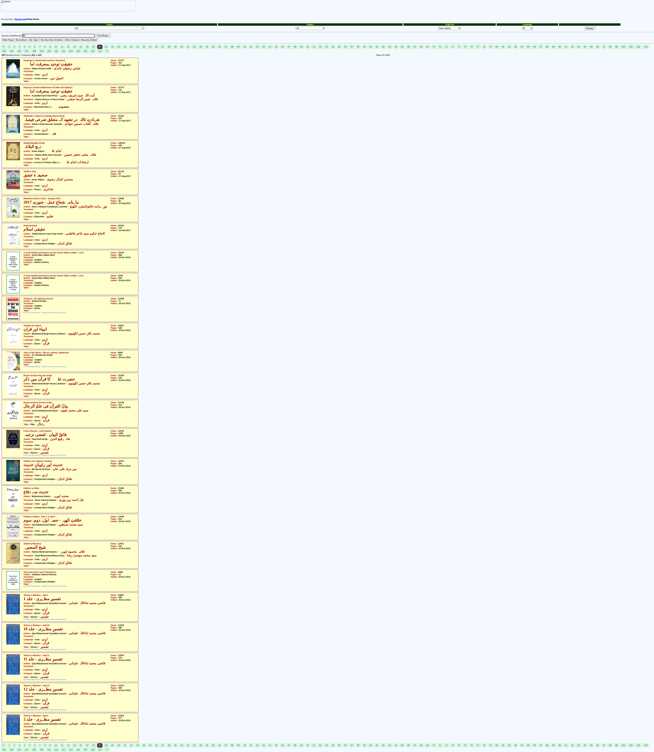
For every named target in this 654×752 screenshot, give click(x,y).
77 (478, 47)
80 (497, 47)
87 (541, 47)
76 (471, 47)
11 (62, 47)
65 (402, 47)
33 (200, 47)
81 (503, 47)
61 (377, 47)
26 (156, 47)
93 (579, 47)
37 (226, 47)
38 (232, 47)
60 (371, 47)
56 (345, 47)
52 (320, 47)
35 (213, 47)
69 (427, 47)
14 (81, 47)
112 (63, 51)
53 (326, 47)
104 (4, 51)
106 (19, 51)
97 (604, 47)
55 (339, 47)
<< (3, 46)
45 (276, 47)
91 (566, 47)
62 (383, 47)
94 (585, 47)
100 (623, 47)
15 (87, 47)
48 (295, 47)
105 (11, 51)
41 (251, 47)
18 (106, 47)
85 (528, 47)
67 (415, 47)
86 (534, 47)
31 (188, 47)
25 (150, 47)
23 (137, 47)
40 (245, 47)
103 (646, 47)
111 (56, 51)
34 (207, 47)
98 (610, 47)
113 (71, 51)
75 (465, 47)
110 (49, 51)
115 (85, 51)
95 (591, 47)
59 (364, 47)
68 (421, 47)
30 (182, 47)
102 (638, 47)
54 (333, 47)
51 (314, 47)
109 (41, 51)
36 (219, 47)
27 (163, 47)
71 (440, 47)
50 (308, 47)
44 (270, 47)
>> (107, 51)
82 (509, 47)
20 (119, 47)
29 (175, 47)
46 (282, 47)
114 (78, 51)
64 (396, 47)
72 (446, 47)
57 (352, 47)
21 (125, 47)
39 (238, 47)
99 (616, 47)
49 (301, 47)
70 (434, 47)
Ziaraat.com (20, 19)
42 (257, 47)
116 (93, 51)
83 (516, 47)
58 (358, 47)
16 (93, 47)
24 (144, 47)
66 (408, 47)
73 (452, 47)
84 (522, 47)
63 (389, 47)
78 (484, 47)
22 (131, 47)
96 (597, 47)
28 (169, 47)
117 (100, 51)
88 (547, 47)
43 (263, 47)
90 (560, 47)
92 (572, 47)
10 (56, 47)
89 (553, 47)
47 (289, 47)
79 (490, 47)
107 (26, 51)
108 (34, 51)
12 (68, 47)
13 (74, 47)
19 (112, 47)
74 (459, 47)
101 (631, 47)
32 (194, 47)
